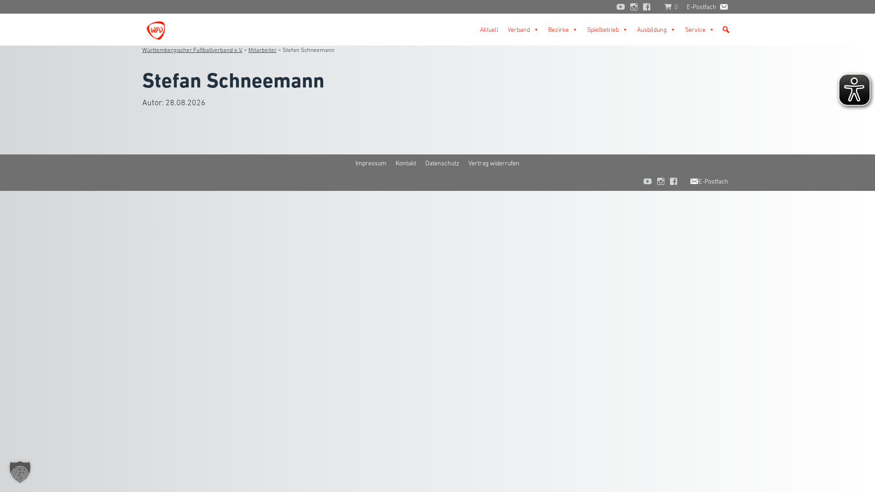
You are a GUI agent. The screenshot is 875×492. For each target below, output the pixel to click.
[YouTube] (621, 7)
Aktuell (489, 29)
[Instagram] (634, 7)
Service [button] (695, 29)
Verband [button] (519, 29)
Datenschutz (442, 163)
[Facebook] (649, 7)
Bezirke (558, 29)
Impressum (370, 163)
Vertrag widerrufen (494, 163)
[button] (726, 29)
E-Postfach (701, 6)
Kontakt (406, 163)
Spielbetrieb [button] (603, 29)
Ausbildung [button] (652, 29)
